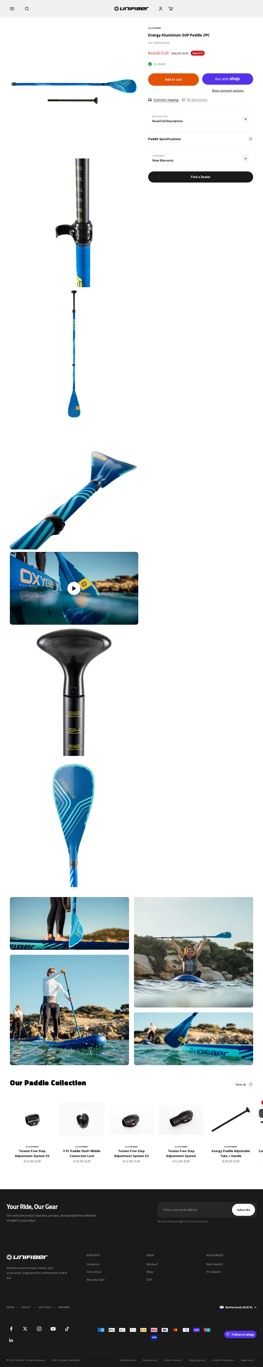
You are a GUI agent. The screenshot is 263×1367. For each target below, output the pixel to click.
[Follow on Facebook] (11, 1328)
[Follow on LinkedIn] (11, 1340)
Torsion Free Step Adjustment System (181, 1153)
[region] (74, 457)
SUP (149, 1279)
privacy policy (200, 1221)
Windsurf (152, 1264)
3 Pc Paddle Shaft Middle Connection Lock (81, 1153)
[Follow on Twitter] (25, 1328)
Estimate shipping (166, 99)
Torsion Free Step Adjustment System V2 (131, 1153)
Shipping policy (197, 1360)
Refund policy (128, 1360)
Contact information (223, 1360)
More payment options (228, 90)
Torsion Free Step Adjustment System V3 (32, 1153)
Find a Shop (94, 1272)
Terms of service (173, 1360)
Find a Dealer (200, 176)
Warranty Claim (96, 1279)
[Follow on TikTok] (67, 1328)
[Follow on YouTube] (53, 1328)
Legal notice (247, 1360)
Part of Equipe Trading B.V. (66, 1360)
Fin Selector (213, 1272)
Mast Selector (214, 1264)
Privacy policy (149, 1360)
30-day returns (197, 99)
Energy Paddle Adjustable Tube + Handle (231, 1153)
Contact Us (93, 1264)
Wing (149, 1272)
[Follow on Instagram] (39, 1328)
